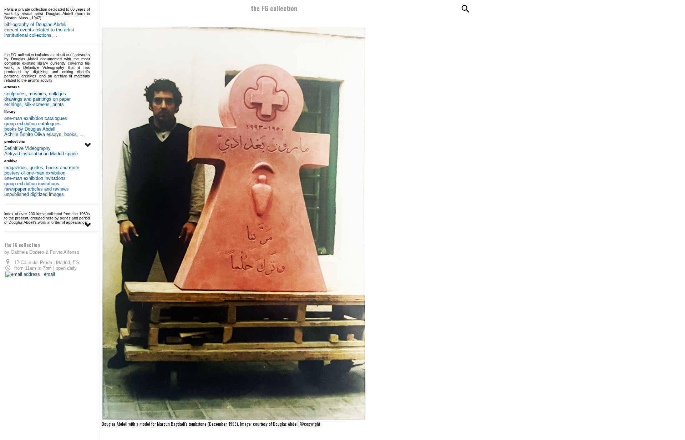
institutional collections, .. (30, 35)
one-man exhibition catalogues (35, 118)
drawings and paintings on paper (37, 99)
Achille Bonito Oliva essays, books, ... (44, 134)
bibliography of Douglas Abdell (35, 24)
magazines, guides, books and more (41, 167)
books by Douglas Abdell (29, 129)
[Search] (464, 9)
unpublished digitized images (34, 194)
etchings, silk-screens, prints (34, 104)
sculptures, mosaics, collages (35, 93)
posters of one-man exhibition (34, 173)
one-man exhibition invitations (35, 178)
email (48, 274)
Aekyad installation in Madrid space (41, 153)
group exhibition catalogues (32, 123)
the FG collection (274, 8)
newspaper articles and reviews (36, 189)
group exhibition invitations (31, 183)
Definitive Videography (27, 148)
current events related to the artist (39, 29)
